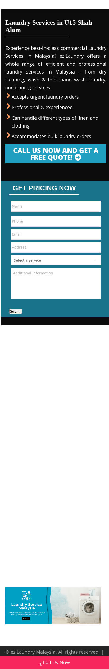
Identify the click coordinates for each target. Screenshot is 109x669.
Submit (15, 311)
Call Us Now (56, 662)
